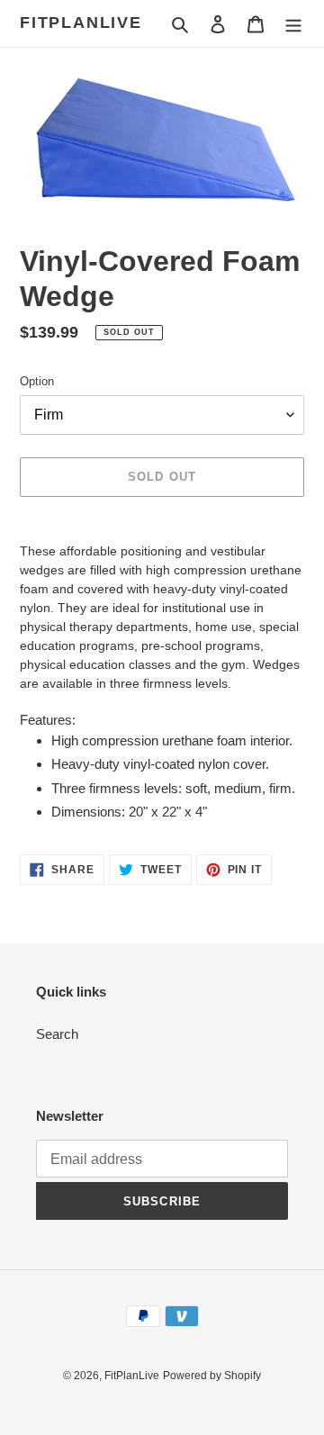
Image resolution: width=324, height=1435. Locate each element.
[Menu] (293, 24)
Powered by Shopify (212, 1375)
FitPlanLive (81, 23)
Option (37, 381)
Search (57, 1034)
